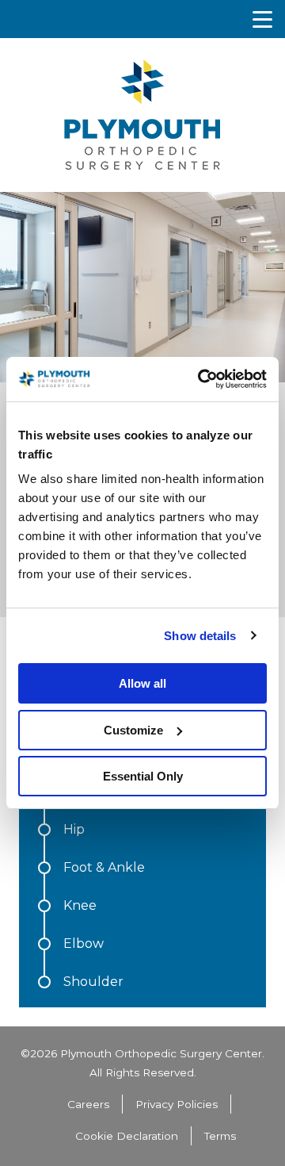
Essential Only (143, 776)
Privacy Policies (176, 1104)
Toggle (262, 19)
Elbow (83, 944)
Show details (200, 635)
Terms (220, 1136)
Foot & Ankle (104, 868)
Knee (80, 906)
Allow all (142, 683)
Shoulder (93, 982)
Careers (88, 1104)
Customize (133, 730)
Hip (74, 830)
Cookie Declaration (126, 1136)
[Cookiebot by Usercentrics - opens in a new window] (201, 379)
